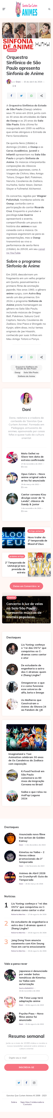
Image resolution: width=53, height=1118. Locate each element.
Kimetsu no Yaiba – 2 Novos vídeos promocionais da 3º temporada (31, 857)
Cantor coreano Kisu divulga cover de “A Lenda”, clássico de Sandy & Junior (33, 499)
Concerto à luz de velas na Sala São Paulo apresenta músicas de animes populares (24, 610)
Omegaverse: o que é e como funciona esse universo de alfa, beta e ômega (33, 687)
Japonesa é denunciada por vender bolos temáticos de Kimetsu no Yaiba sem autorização (33, 977)
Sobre (14, 1102)
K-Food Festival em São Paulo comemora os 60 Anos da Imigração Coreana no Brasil (32, 778)
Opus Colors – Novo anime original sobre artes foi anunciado (33, 477)
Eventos (12, 50)
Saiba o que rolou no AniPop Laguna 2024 (34, 795)
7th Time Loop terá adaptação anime (31, 999)
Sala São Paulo (31, 372)
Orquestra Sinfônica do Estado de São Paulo (26, 368)
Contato (27, 1104)
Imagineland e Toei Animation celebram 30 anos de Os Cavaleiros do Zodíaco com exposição (25, 758)
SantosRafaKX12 (26, 988)
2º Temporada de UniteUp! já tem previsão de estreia (15, 567)
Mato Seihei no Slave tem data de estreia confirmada (32, 457)
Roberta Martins (18, 914)
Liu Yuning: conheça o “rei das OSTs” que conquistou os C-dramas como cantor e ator (34, 651)
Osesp (17, 372)
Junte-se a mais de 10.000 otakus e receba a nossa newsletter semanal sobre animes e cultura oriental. (26, 1046)
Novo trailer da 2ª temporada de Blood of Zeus (37, 541)
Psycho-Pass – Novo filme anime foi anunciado (31, 1017)
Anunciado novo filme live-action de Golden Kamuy (32, 838)
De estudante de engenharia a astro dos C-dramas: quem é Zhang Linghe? (33, 670)
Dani (18, 82)
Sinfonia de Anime (26, 376)
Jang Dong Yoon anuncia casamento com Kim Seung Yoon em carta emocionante (28, 943)
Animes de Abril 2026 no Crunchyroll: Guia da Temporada (33, 876)
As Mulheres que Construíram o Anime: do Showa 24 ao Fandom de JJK (33, 704)
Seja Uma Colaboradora (32, 1102)
